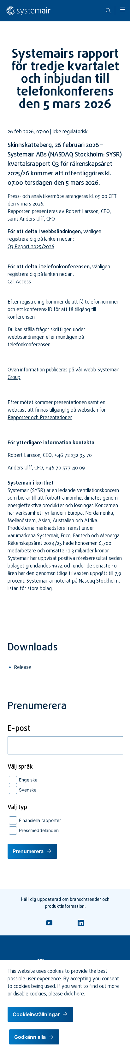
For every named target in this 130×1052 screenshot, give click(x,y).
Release (22, 667)
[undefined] (28, 14)
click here (74, 994)
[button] (122, 9)
